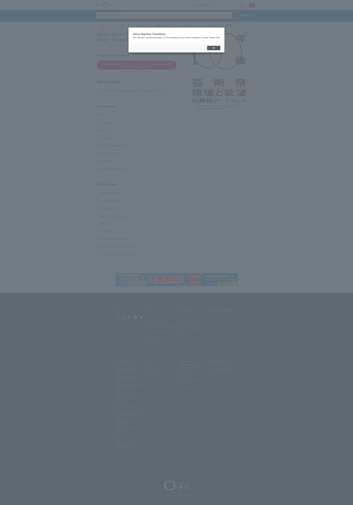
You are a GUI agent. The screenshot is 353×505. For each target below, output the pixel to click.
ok (213, 48)
